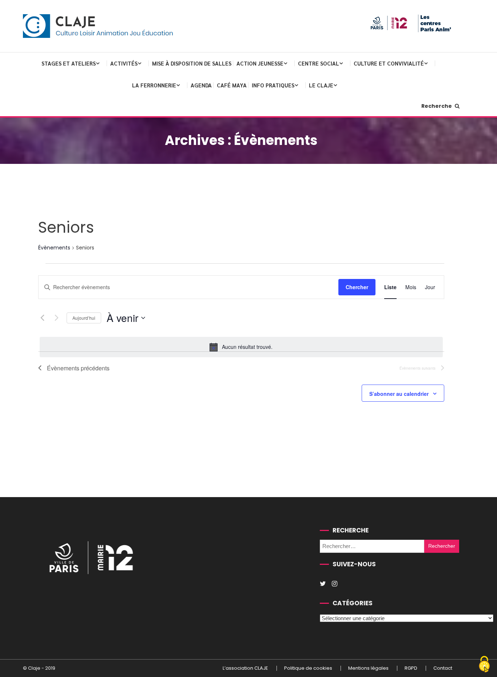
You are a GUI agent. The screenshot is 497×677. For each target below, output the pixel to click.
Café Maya (232, 85)
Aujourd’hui (83, 318)
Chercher (357, 287)
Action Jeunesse (259, 63)
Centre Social (318, 63)
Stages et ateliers (68, 63)
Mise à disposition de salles (191, 63)
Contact (442, 668)
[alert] (241, 347)
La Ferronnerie (154, 85)
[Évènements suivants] (56, 318)
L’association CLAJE (245, 668)
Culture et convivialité (389, 63)
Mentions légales (368, 668)
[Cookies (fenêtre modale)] (484, 664)
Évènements (54, 247)
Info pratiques (273, 85)
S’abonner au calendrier (399, 393)
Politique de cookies (308, 668)
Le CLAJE (321, 85)
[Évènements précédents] (42, 318)
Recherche (437, 106)
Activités (124, 63)
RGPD (411, 668)
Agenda (201, 85)
